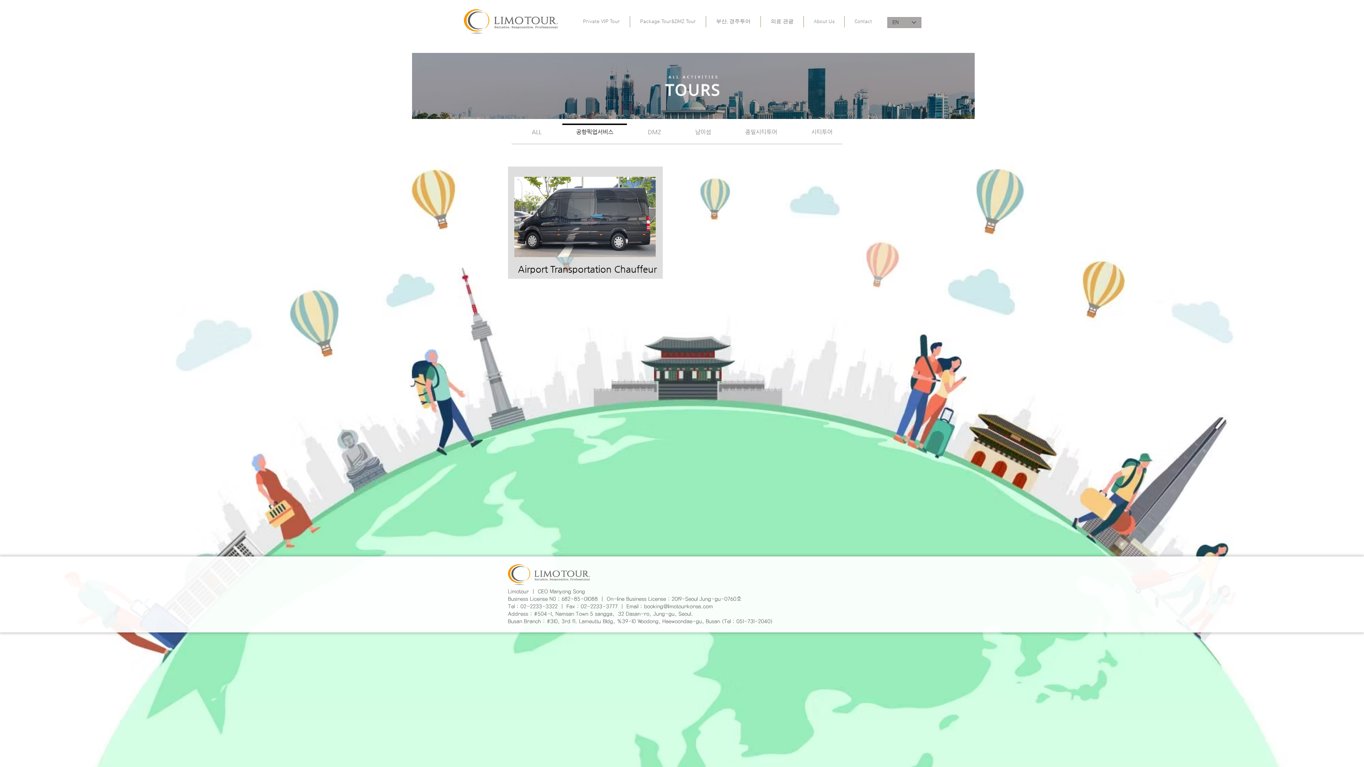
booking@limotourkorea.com (678, 606)
